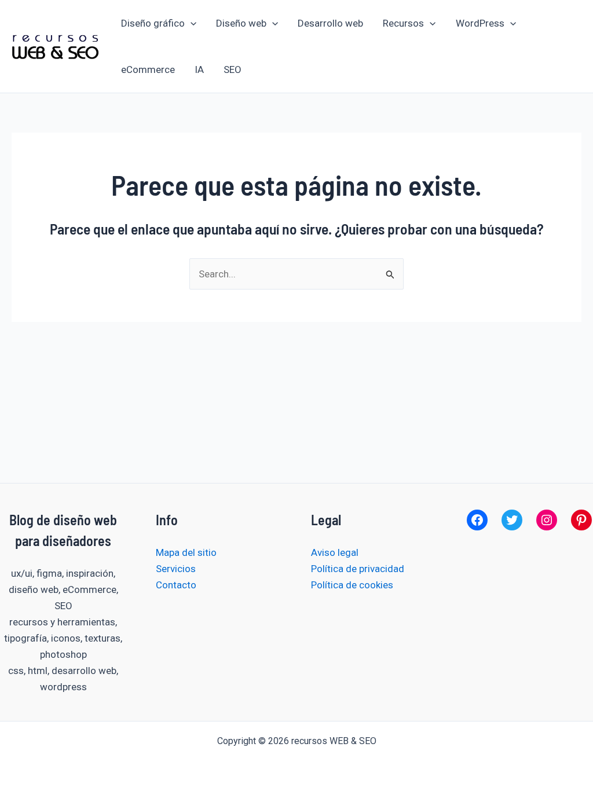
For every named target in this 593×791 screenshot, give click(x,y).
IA (199, 69)
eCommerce (148, 69)
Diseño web (241, 23)
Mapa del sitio (186, 552)
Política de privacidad (357, 568)
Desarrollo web (330, 23)
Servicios (176, 568)
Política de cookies (352, 585)
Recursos (403, 23)
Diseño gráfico (153, 23)
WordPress (480, 23)
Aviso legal (334, 552)
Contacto (176, 585)
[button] (190, 23)
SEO (232, 69)
